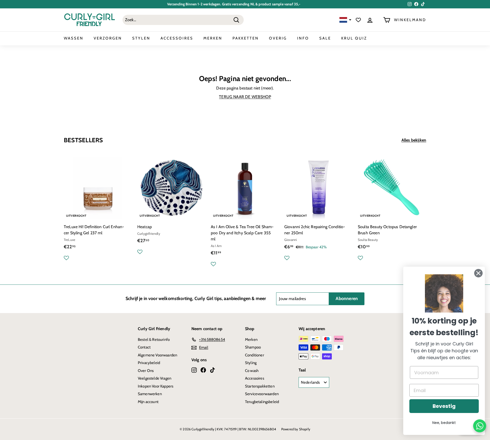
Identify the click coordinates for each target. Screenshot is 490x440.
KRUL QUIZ (354, 38)
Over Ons (146, 370)
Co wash (252, 370)
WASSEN (73, 38)
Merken (251, 339)
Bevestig (444, 406)
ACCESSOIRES (177, 38)
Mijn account (148, 401)
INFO (303, 38)
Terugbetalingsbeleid (262, 401)
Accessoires (254, 378)
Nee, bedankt (444, 422)
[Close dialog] (478, 273)
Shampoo (253, 347)
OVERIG (278, 38)
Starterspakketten (260, 386)
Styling (250, 362)
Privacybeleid (149, 362)
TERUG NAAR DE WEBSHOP (245, 96)
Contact (144, 347)
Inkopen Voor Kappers (155, 386)
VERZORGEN (108, 38)
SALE (325, 38)
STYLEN (141, 38)
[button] (344, 20)
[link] (444, 293)
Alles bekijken (413, 140)
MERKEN (212, 38)
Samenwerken (150, 394)
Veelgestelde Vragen (154, 378)
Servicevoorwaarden (262, 394)
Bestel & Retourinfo (154, 339)
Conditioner (254, 355)
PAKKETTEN (245, 38)
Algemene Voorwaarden (157, 355)
